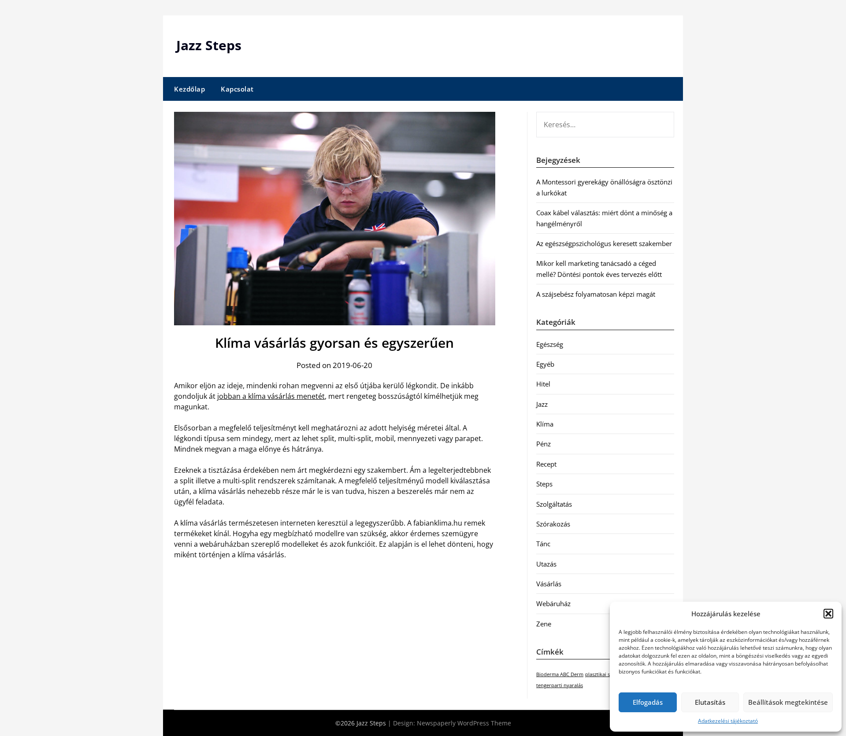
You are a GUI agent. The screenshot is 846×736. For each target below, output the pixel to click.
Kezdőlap (189, 89)
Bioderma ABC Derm (559, 674)
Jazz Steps (208, 45)
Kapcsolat (237, 89)
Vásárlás (548, 583)
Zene (543, 623)
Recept (546, 464)
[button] (828, 613)
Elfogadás (648, 702)
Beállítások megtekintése (788, 702)
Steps (544, 483)
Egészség (549, 344)
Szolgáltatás (554, 504)
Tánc (543, 543)
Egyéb (545, 364)
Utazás (546, 563)
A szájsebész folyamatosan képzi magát (595, 294)
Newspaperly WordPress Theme (464, 723)
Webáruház (553, 603)
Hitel (543, 383)
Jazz (542, 404)
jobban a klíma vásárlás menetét (271, 396)
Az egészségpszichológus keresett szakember (604, 243)
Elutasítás (710, 702)
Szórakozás (553, 523)
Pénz (543, 443)
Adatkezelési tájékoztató (728, 721)
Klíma (544, 424)
